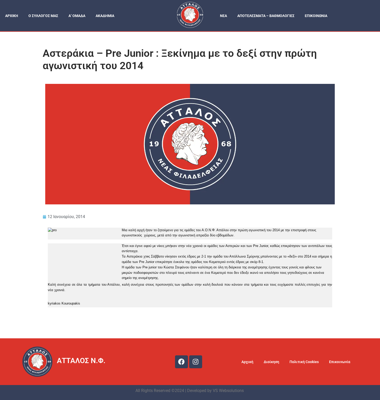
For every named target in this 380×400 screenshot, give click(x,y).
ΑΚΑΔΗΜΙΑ (105, 16)
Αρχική (247, 362)
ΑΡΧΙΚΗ (11, 16)
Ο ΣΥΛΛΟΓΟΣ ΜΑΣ (43, 16)
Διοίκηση (271, 362)
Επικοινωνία (339, 362)
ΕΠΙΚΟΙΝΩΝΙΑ (316, 16)
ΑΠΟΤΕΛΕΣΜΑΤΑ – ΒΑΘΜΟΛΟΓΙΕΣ (265, 16)
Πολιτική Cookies (304, 362)
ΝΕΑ (223, 16)
